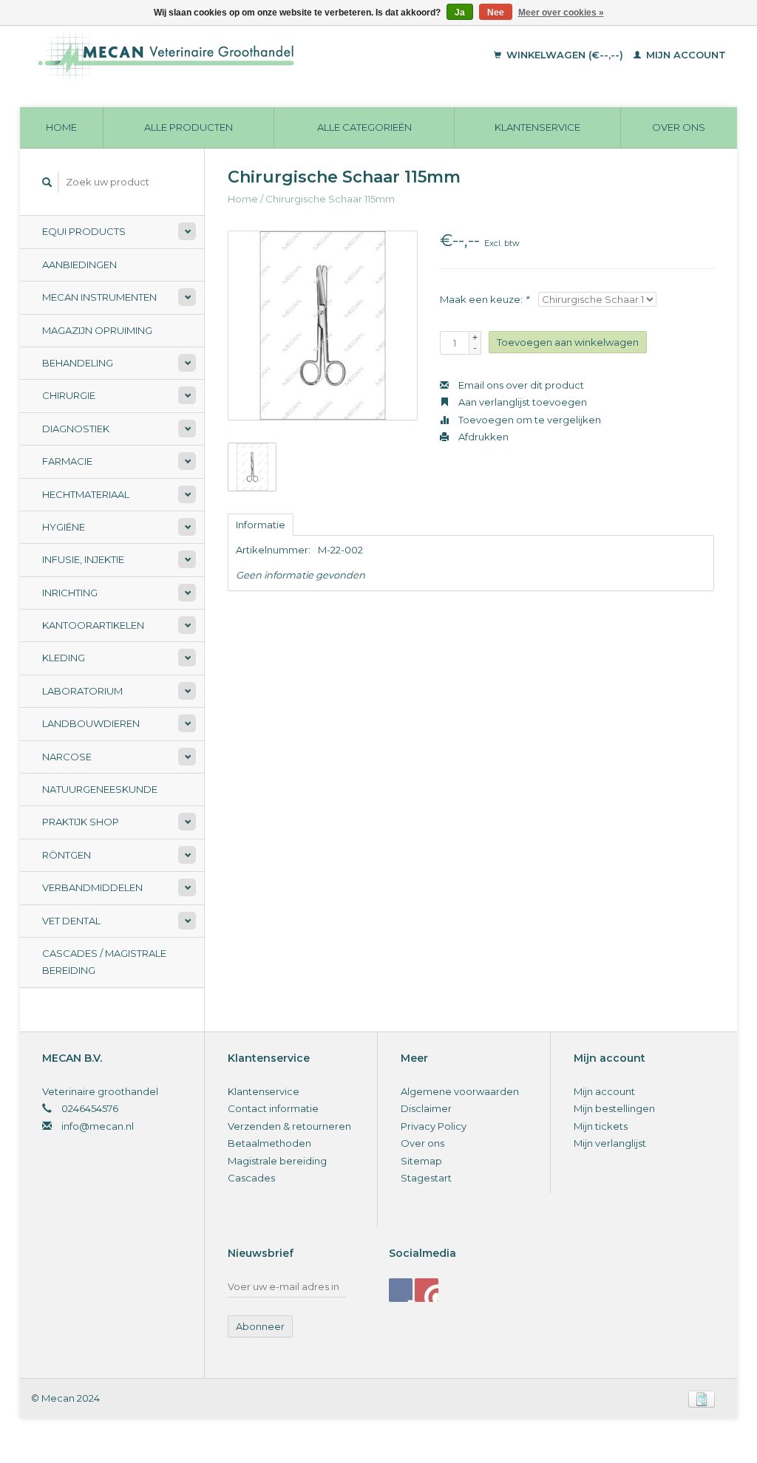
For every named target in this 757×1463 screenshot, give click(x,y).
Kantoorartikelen (93, 625)
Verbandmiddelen (92, 887)
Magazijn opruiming (97, 330)
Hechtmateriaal (85, 494)
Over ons (678, 127)
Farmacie (67, 461)
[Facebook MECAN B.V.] (401, 1290)
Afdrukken (482, 437)
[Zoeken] (47, 182)
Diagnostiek (75, 428)
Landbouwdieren (91, 723)
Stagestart (426, 1178)
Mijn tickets (601, 1126)
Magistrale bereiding (277, 1161)
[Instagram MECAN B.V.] (426, 1290)
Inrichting (70, 592)
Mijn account (684, 55)
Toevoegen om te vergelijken (528, 420)
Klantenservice (537, 127)
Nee (495, 12)
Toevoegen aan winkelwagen (568, 342)
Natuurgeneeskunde (99, 789)
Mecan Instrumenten (99, 297)
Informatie (260, 525)
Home (61, 127)
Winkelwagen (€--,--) (564, 55)
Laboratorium (82, 691)
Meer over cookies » (561, 12)
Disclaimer (426, 1108)
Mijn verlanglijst (610, 1143)
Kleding (63, 658)
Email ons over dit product (520, 385)
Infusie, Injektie (83, 559)
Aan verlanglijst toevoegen (521, 402)
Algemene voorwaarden (460, 1091)
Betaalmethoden (269, 1143)
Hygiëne (63, 527)
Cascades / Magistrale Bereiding (104, 961)
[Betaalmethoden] (701, 1398)
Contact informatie (273, 1108)
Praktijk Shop (80, 822)
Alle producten (188, 127)
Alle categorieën (364, 127)
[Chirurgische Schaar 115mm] (322, 325)
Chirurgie (68, 395)
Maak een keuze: (484, 299)
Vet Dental (71, 921)
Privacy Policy (433, 1126)
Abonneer (260, 1326)
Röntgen (66, 855)
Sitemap (421, 1161)
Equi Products (84, 231)
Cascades (251, 1178)
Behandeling (77, 363)
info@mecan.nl (97, 1126)
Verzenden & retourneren (289, 1126)
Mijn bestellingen (614, 1108)
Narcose (67, 757)
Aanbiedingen (79, 264)
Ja (460, 12)
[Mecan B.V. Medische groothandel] (226, 55)
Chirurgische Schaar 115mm (330, 199)
